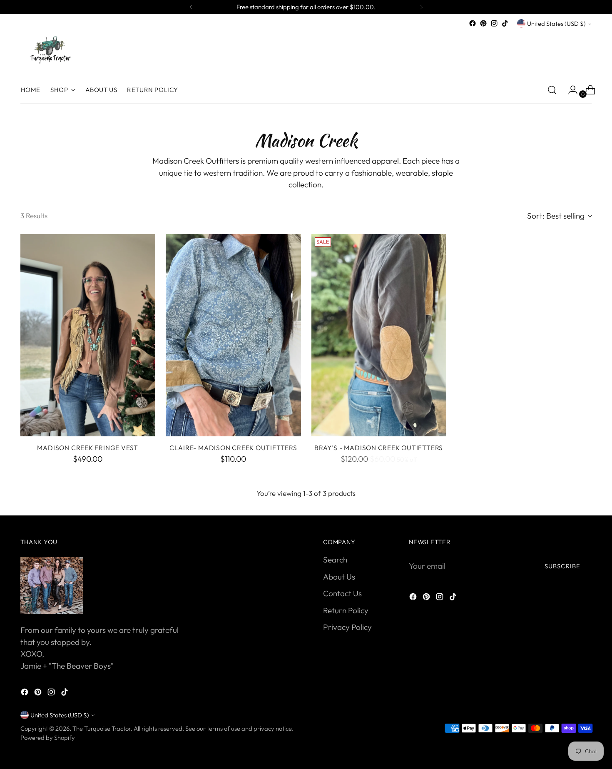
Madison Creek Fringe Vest (87, 447)
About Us (339, 577)
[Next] (421, 7)
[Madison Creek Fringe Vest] (88, 335)
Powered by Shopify (47, 738)
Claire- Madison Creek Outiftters (233, 447)
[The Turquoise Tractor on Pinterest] (483, 23)
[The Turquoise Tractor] (49, 49)
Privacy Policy (347, 627)
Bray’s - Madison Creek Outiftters (378, 447)
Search (335, 560)
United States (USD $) (556, 23)
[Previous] (191, 7)
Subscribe (562, 566)
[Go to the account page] (569, 90)
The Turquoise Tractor (101, 728)
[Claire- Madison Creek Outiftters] (233, 335)
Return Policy (345, 610)
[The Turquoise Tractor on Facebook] (472, 23)
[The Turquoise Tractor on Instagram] (494, 23)
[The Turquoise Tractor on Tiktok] (505, 23)
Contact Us (342, 593)
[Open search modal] (552, 90)
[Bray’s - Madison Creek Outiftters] (379, 335)
